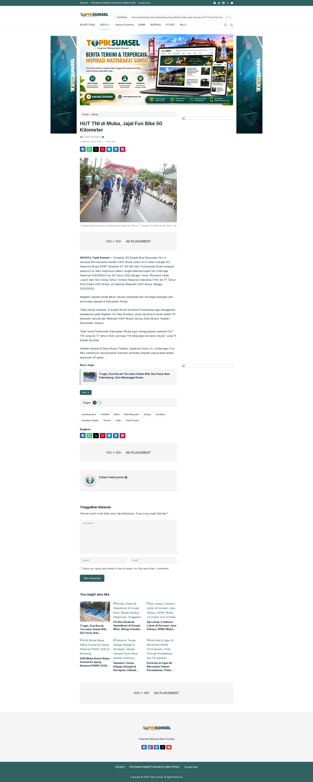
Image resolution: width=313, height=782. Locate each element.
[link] (214, 3)
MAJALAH (185, 24)
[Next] (230, 17)
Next (84, 392)
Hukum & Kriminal (124, 24)
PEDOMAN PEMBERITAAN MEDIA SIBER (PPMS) (113, 3)
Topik (118, 420)
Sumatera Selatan (90, 420)
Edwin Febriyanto (111, 477)
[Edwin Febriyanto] (92, 484)
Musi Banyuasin (131, 414)
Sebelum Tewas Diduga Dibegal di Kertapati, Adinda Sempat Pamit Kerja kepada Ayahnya (126, 666)
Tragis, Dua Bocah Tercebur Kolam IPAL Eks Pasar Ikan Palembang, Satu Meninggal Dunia (134, 375)
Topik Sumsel (132, 420)
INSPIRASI (155, 24)
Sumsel (107, 420)
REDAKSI (84, 3)
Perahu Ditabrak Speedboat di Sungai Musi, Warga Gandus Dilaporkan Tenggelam (127, 625)
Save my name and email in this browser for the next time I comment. (126, 568)
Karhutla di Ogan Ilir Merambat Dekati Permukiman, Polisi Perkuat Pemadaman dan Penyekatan (160, 666)
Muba (116, 414)
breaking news (89, 414)
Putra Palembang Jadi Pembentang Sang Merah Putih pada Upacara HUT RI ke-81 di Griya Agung (175, 17)
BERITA (104, 24)
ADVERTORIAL (87, 24)
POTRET (170, 24)
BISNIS (142, 24)
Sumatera (160, 414)
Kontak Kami (144, 3)
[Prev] (227, 17)
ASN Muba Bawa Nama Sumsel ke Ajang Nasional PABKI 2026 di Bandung (95, 662)
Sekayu (147, 414)
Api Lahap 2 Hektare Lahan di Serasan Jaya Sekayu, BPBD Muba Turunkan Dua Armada (161, 625)
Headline (105, 414)
